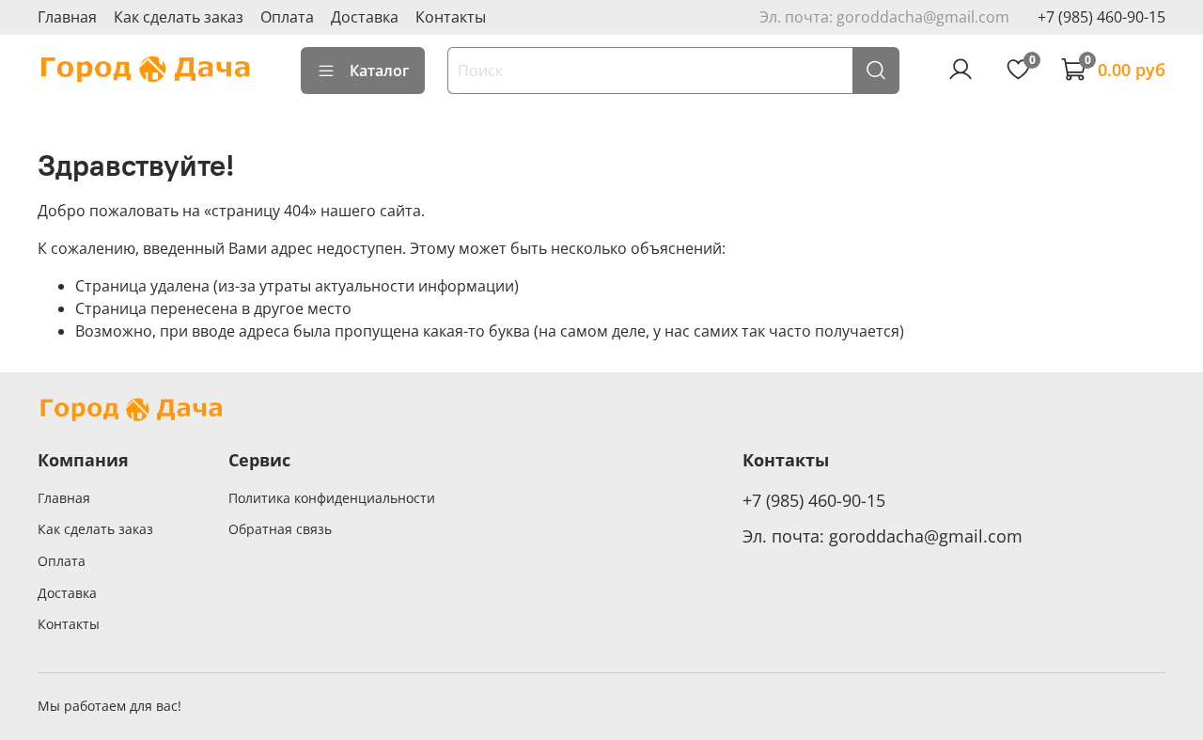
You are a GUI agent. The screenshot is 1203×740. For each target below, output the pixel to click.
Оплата (287, 17)
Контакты (450, 17)
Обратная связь (280, 529)
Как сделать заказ (178, 17)
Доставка (364, 17)
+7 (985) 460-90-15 (1101, 17)
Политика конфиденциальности (331, 498)
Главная (67, 17)
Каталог (379, 70)
